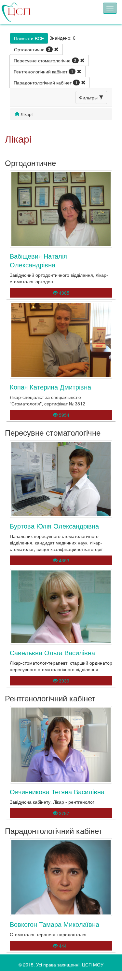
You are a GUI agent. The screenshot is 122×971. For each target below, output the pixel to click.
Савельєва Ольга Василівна (52, 652)
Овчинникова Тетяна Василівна (57, 791)
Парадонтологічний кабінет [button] (45, 82)
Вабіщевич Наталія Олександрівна (38, 260)
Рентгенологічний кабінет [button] (43, 71)
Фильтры (89, 97)
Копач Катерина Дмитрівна (50, 386)
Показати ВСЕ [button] (29, 38)
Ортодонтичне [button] (32, 49)
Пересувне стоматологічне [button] (45, 60)
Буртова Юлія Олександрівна (54, 525)
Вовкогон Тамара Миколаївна (54, 924)
